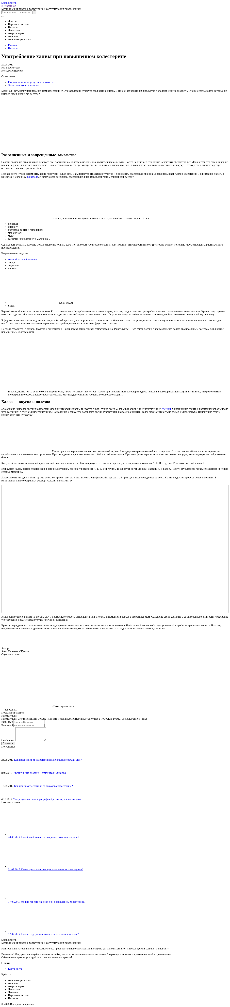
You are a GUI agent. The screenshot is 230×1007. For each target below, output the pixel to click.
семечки (166, 408)
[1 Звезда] (26, 668)
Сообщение (8, 740)
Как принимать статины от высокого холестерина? (43, 786)
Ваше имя (7, 721)
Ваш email (7, 725)
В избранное (8, 5)
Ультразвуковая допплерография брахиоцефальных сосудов (47, 799)
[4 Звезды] (178, 668)
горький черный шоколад (22, 259)
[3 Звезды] (127, 668)
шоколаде (32, 176)
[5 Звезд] (26, 694)
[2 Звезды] (77, 668)
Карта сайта (15, 968)
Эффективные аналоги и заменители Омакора (39, 772)
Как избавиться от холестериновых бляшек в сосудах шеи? (48, 759)
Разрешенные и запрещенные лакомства (31, 82)
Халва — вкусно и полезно (23, 85)
